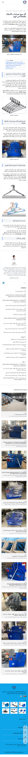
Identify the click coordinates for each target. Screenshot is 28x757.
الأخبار (21, 10)
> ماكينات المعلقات (22, 719)
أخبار (25, 290)
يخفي (8, 60)
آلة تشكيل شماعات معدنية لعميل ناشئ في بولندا (15, 328)
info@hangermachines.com (19, 733)
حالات (25, 299)
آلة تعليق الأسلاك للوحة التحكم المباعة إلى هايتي (15, 305)
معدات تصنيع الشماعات (13, 24)
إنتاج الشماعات (18, 234)
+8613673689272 (22, 739)
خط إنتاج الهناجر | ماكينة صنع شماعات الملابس (16, 357)
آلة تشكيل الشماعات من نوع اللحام (18, 339)
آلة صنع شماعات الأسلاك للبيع (19, 342)
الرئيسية (24, 10)
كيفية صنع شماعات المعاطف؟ (19, 314)
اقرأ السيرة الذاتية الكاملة (14, 277)
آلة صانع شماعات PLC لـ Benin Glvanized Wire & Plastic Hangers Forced (14, 378)
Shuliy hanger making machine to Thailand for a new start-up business (14, 301)
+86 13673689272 (22, 727)
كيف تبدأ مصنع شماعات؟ (20, 291)
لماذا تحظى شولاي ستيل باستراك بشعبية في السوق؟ (14, 332)
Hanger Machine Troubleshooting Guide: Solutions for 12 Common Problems (15, 295)
